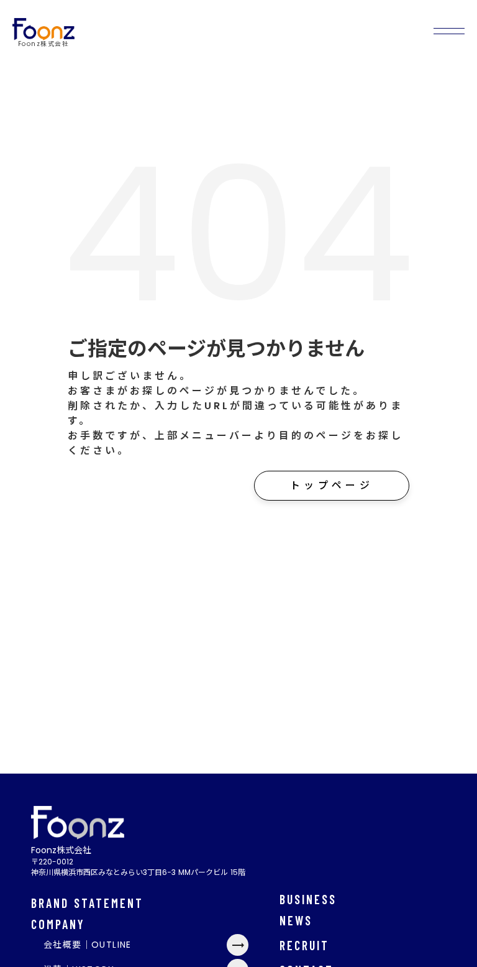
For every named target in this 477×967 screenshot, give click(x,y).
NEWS (295, 920)
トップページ (331, 485)
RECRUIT (304, 945)
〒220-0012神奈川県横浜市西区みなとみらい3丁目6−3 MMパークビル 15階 (138, 867)
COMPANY (58, 924)
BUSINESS (308, 899)
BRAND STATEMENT (87, 902)
